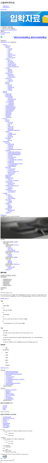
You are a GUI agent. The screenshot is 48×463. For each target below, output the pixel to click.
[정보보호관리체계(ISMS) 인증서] (5, 458)
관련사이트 (3, 388)
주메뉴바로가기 (6, 7)
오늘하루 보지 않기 (6, 28)
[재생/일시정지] (12, 460)
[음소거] (13, 460)
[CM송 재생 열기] (1, 462)
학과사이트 (3, 370)
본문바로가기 (6, 5)
